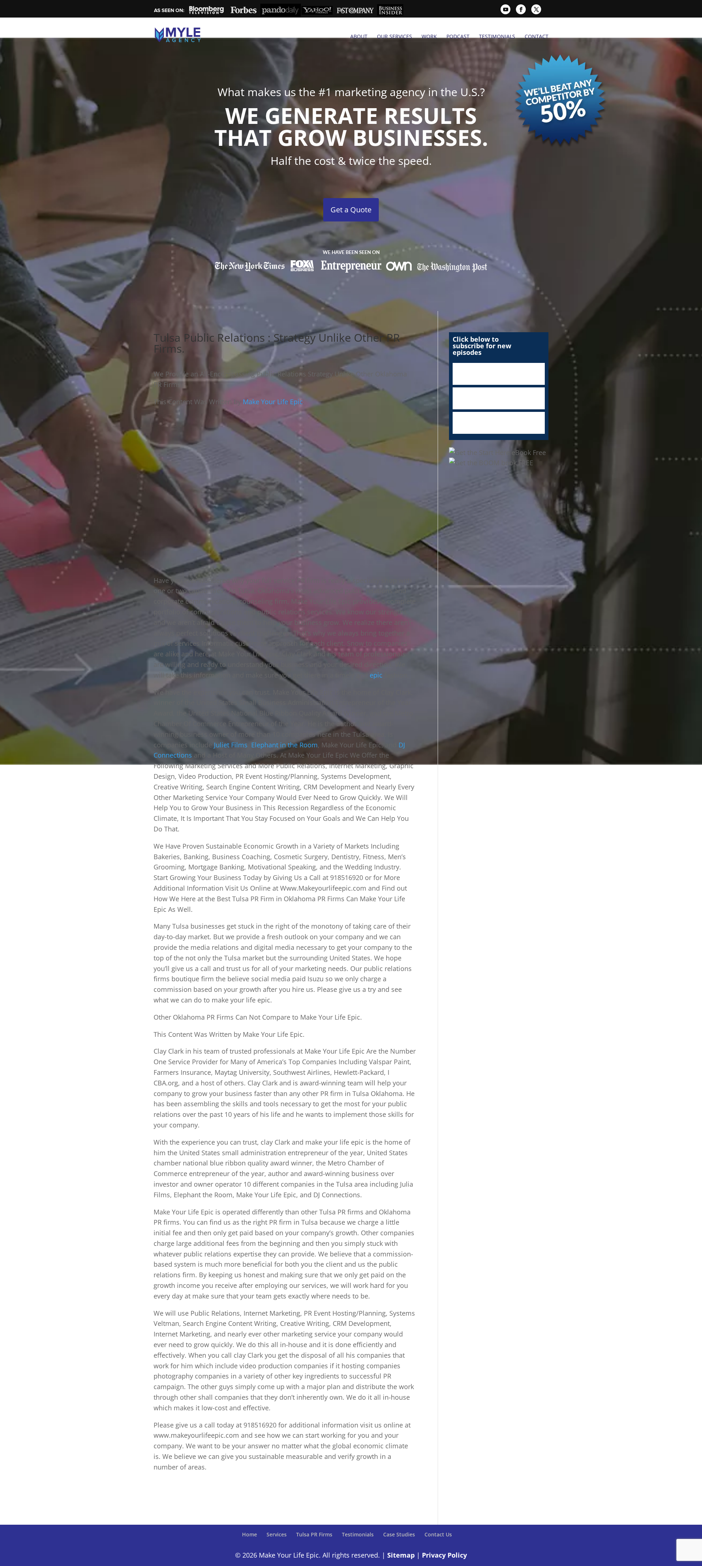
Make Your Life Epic (273, 401)
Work (429, 36)
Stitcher (499, 398)
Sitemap (401, 1555)
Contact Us (438, 1534)
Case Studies (399, 1534)
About (358, 36)
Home (249, 1534)
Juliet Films (231, 744)
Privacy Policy (444, 1555)
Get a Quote (351, 210)
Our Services (394, 36)
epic (377, 675)
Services (277, 1534)
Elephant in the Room (284, 744)
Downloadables (499, 423)
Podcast (457, 36)
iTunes (499, 374)
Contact (536, 36)
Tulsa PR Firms (314, 1534)
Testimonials (497, 36)
